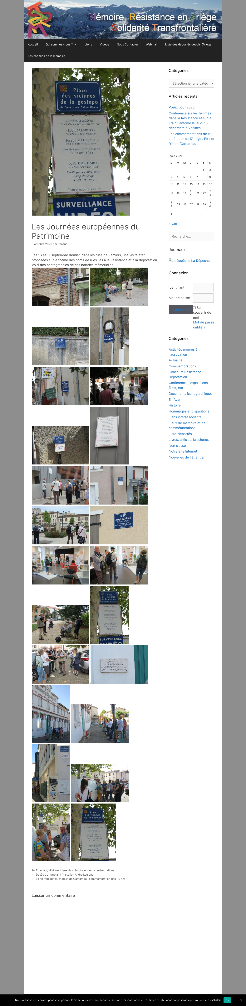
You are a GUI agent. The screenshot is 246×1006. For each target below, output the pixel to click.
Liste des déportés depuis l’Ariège (188, 44)
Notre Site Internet (183, 451)
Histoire (54, 870)
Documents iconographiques (191, 394)
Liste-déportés (180, 434)
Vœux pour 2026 (182, 107)
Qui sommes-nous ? (59, 44)
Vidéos (104, 44)
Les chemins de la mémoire (46, 56)
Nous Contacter (127, 44)
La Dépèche (200, 261)
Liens (88, 44)
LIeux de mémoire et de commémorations (87, 870)
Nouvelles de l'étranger (186, 457)
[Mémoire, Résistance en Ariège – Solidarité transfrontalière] (123, 19)
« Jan (173, 223)
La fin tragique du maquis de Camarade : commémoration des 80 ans (80, 878)
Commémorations (182, 366)
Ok (227, 1000)
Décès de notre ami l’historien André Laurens (64, 874)
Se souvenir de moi (202, 312)
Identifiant (176, 287)
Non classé (177, 446)
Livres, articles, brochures (189, 440)
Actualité (175, 360)
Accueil (33, 44)
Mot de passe (179, 298)
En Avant (41, 870)
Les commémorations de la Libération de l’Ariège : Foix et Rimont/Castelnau (191, 139)
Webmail (151, 44)
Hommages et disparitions (189, 411)
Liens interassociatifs (185, 417)
